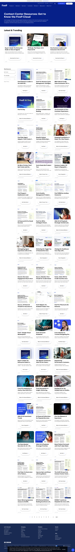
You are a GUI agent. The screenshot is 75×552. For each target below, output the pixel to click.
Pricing (39, 534)
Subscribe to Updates (8, 532)
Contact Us (51, 3)
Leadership (23, 530)
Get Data (25, 202)
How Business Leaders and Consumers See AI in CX (58, 48)
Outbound (40, 531)
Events (56, 530)
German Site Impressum (25, 536)
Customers (30, 5)
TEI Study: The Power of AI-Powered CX (36, 48)
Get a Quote (6, 530)
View (61, 174)
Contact (22, 532)
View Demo (61, 3)
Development (57, 539)
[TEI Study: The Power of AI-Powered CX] (37, 39)
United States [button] (67, 546)
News (22, 531)
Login (69, 3)
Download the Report (59, 58)
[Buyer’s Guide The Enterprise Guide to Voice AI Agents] (15, 39)
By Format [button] (6, 72)
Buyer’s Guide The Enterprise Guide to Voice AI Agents (14, 48)
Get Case (62, 90)
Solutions (18, 5)
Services (23, 5)
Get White (61, 341)
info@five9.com (7, 534)
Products (11, 5)
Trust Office (23, 535)
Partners (36, 5)
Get (25, 90)
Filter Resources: (7, 69)
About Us (49, 5)
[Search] (55, 3)
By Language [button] (6, 75)
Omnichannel (40, 535)
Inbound (39, 530)
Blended (39, 532)
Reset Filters (6, 81)
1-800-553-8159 (41, 3)
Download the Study (37, 58)
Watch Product (43, 174)
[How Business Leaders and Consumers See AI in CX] (60, 39)
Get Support (47, 3)
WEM (39, 538)
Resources (42, 5)
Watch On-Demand (25, 118)
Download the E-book (14, 58)
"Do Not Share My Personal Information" (42, 550)
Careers (56, 535)
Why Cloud (40, 536)
